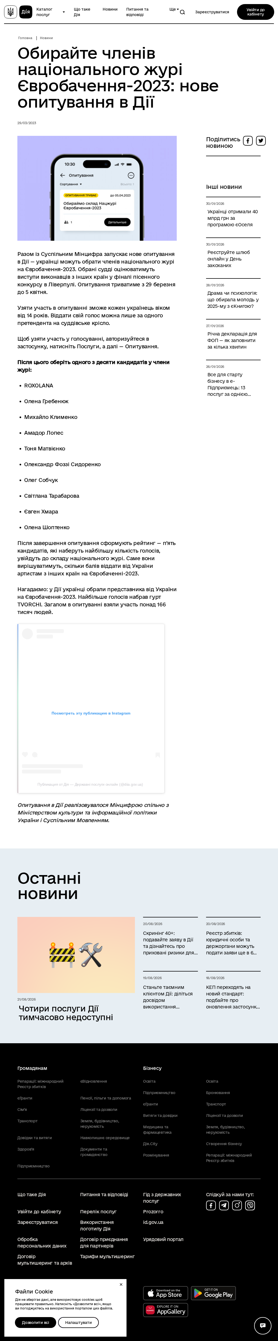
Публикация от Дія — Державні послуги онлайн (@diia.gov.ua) (90, 784)
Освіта (149, 1081)
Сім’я (22, 1109)
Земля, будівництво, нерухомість (99, 1124)
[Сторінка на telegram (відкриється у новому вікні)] (224, 1205)
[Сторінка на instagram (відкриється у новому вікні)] (237, 1205)
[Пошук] (182, 12)
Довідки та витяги (34, 1138)
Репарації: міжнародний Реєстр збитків (40, 1084)
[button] (121, 1284)
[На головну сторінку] (18, 11)
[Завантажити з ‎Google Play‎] (213, 1293)
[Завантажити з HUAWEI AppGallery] (165, 1310)
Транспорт (27, 1121)
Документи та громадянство (94, 1152)
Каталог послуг (44, 12)
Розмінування (156, 1155)
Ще (172, 9)
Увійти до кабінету (256, 12)
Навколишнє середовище (105, 1138)
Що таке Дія (82, 12)
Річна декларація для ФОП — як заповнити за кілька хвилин (232, 340)
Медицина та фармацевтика (157, 1130)
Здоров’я (25, 1149)
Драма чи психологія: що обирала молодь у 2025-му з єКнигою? (233, 299)
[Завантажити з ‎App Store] (165, 1293)
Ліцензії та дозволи (98, 1109)
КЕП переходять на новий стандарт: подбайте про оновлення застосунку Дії (232, 997)
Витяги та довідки (160, 1115)
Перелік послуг (98, 1211)
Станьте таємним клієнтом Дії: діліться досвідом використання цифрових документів (169, 997)
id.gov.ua (153, 1222)
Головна (25, 38)
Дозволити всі (35, 1322)
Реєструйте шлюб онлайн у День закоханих (228, 259)
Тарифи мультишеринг (107, 1256)
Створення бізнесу (224, 1144)
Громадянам (32, 1068)
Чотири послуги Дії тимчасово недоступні (66, 1013)
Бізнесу (152, 1068)
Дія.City (150, 1144)
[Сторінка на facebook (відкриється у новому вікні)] (211, 1205)
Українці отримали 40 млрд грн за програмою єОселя (232, 218)
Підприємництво (33, 1166)
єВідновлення (93, 1081)
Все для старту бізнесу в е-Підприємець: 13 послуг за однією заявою (227, 384)
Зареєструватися (212, 12)
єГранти (24, 1098)
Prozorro (153, 1211)
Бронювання (218, 1093)
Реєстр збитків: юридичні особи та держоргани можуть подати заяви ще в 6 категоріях (230, 943)
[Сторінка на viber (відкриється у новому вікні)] (250, 1205)
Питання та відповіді (137, 12)
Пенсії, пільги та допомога (105, 1098)
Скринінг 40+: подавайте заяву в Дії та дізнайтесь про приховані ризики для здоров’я (168, 943)
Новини (110, 9)
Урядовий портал (163, 1239)
